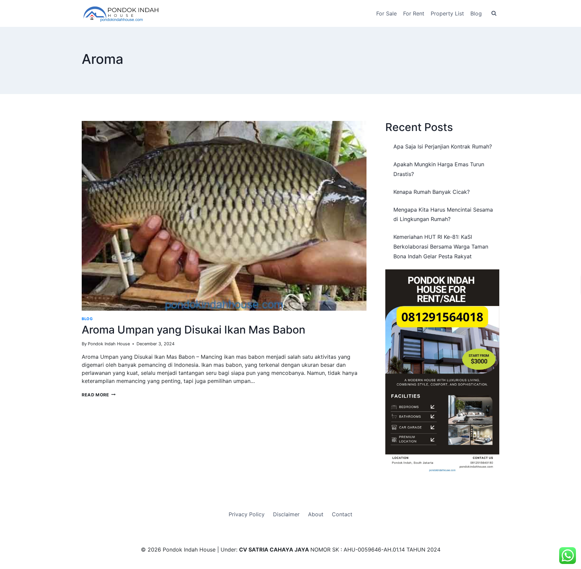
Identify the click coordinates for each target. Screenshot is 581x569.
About (315, 514)
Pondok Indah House (109, 343)
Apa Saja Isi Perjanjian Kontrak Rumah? (442, 146)
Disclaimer (286, 514)
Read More (99, 394)
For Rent (413, 13)
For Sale (386, 13)
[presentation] (224, 216)
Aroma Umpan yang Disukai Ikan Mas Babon (193, 329)
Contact (342, 514)
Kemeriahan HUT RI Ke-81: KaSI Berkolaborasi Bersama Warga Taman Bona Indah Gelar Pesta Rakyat (440, 246)
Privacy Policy (247, 514)
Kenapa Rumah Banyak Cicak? (431, 191)
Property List (447, 13)
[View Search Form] (494, 13)
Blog (476, 13)
